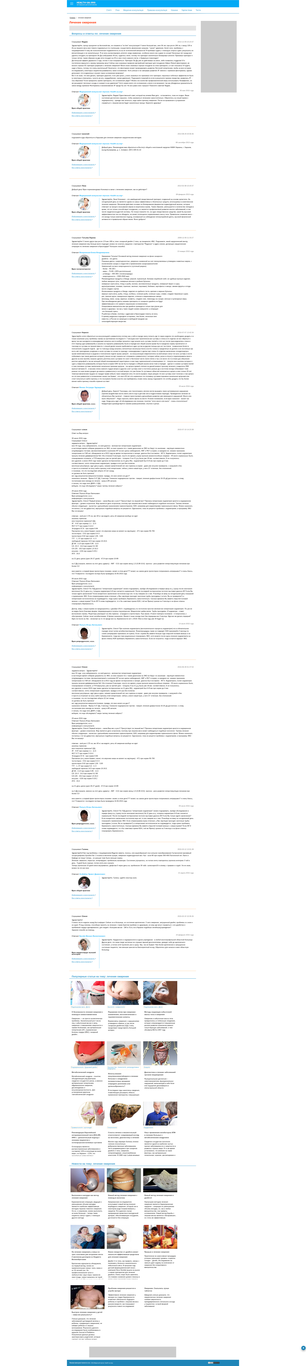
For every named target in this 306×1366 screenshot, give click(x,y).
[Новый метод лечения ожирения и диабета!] (161, 1180)
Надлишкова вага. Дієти (80, 1007)
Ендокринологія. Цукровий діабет (84, 1067)
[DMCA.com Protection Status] (214, 1363)
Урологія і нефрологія (116, 1007)
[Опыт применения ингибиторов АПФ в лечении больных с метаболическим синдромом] (161, 1113)
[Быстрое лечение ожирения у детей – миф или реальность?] (88, 1297)
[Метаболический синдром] (88, 1053)
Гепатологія (112, 1127)
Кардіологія (148, 1127)
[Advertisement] (219, 57)
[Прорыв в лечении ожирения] (161, 1237)
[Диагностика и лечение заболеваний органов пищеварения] (161, 1053)
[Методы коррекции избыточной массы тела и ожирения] (161, 993)
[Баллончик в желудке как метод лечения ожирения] (88, 1180)
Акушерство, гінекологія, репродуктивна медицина (123, 1068)
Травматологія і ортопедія (81, 1127)
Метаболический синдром (83, 1072)
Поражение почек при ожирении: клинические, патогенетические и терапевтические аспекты (122, 1014)
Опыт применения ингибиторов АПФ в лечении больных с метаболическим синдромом (159, 1135)
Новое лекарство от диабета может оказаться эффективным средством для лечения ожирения (123, 1254)
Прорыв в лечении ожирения (156, 1252)
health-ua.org (87, 3)
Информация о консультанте (83, 113)
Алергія (147, 1067)
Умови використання (77, 1363)
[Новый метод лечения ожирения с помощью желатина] (125, 1180)
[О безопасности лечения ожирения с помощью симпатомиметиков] (88, 993)
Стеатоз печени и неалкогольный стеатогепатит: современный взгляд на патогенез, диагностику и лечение (123, 1135)
